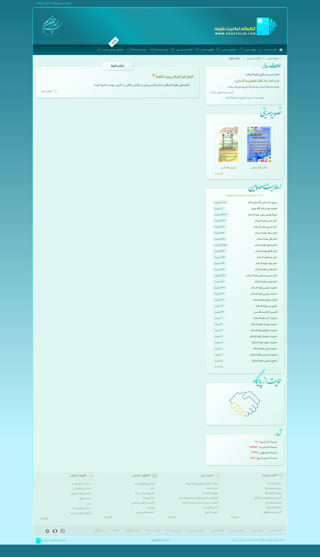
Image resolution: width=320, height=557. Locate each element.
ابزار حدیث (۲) (138, 50)
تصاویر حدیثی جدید (113, 50)
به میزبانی (160, 540)
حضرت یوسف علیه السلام (264, 324)
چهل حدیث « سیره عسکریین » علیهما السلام (245, 97)
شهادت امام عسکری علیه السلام (202, 483)
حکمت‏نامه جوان (274, 507)
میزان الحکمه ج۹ (273, 493)
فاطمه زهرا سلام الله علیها (264, 208)
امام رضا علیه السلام (267, 257)
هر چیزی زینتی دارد (145, 493)
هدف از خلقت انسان (80, 513)
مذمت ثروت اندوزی (81, 493)
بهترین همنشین (228, 167)
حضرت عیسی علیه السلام (264, 288)
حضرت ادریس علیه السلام (263, 354)
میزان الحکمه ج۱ (273, 502)
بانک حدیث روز (185, 50)
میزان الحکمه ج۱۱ (273, 488)
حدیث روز (207, 475)
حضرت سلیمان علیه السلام (263, 336)
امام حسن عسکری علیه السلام (261, 275)
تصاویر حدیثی (229, 50)
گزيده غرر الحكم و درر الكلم (268, 498)
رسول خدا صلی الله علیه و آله (262, 202)
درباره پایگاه (100, 530)
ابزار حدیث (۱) (161, 50)
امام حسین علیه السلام (265, 227)
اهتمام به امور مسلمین (143, 502)
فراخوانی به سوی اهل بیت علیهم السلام (198, 498)
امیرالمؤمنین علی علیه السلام (262, 215)
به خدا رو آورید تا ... (81, 508)
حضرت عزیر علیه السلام (265, 348)
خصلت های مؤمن (145, 512)
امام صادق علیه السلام (266, 245)
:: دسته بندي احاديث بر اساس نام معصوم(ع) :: (244, 195)
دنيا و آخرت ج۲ (274, 483)
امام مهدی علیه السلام (266, 281)
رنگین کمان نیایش (259, 167)
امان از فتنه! (212, 488)
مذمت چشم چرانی (81, 483)
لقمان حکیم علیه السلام (265, 300)
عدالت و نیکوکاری (82, 488)
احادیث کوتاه (132, 530)
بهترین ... (150, 507)
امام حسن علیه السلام (266, 221)
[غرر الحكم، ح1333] (154, 77)
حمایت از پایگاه (43, 3)
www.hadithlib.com (54, 540)
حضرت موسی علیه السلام (264, 294)
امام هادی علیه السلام (266, 269)
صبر (89, 503)
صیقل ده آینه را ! (210, 493)
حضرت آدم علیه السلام (265, 318)
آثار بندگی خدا (210, 507)
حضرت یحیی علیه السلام (264, 361)
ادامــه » (219, 173)
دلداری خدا (149, 498)
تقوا (153, 488)
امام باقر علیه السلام (267, 239)
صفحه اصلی (272, 58)
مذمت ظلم (85, 498)
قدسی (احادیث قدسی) (265, 312)
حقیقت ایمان (211, 512)
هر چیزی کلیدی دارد (144, 483)
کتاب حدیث (270, 50)
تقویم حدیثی (207, 50)
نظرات (68, 3)
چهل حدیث (250, 50)
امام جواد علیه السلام (266, 263)
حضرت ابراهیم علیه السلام (263, 330)
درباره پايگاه (57, 3)
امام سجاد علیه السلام (266, 233)
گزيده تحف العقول (272, 512)
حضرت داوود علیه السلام (264, 342)
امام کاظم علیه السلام (266, 251)
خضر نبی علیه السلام (266, 306)
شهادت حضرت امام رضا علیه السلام (200, 502)
